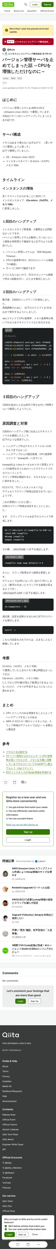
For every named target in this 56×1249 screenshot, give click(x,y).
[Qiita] (8, 4)
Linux (6, 78)
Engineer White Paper (12, 1144)
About (5, 1066)
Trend (7, 11)
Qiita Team (7, 1201)
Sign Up (35, 1001)
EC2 (20, 78)
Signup (47, 4)
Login (35, 4)
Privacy (6, 1076)
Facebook (7, 1177)
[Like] (5, 782)
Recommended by (25, 861)
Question (32, 11)
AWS (13, 78)
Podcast (6, 1187)
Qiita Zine (7, 1206)
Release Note (8, 1114)
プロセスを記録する (16, 751)
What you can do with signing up (22, 824)
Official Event (47, 11)
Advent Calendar (10, 1129)
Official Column (9, 1124)
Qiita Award (8, 1139)
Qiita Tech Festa (10, 1134)
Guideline (6, 1081)
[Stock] (14, 782)
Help (4, 1096)
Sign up (22, 1234)
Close (35, 1234)
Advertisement (9, 1101)
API (4, 1149)
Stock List (19, 11)
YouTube (6, 1182)
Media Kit (6, 1086)
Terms (5, 1071)
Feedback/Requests (12, 1091)
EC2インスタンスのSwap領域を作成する (28, 772)
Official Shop (8, 1211)
